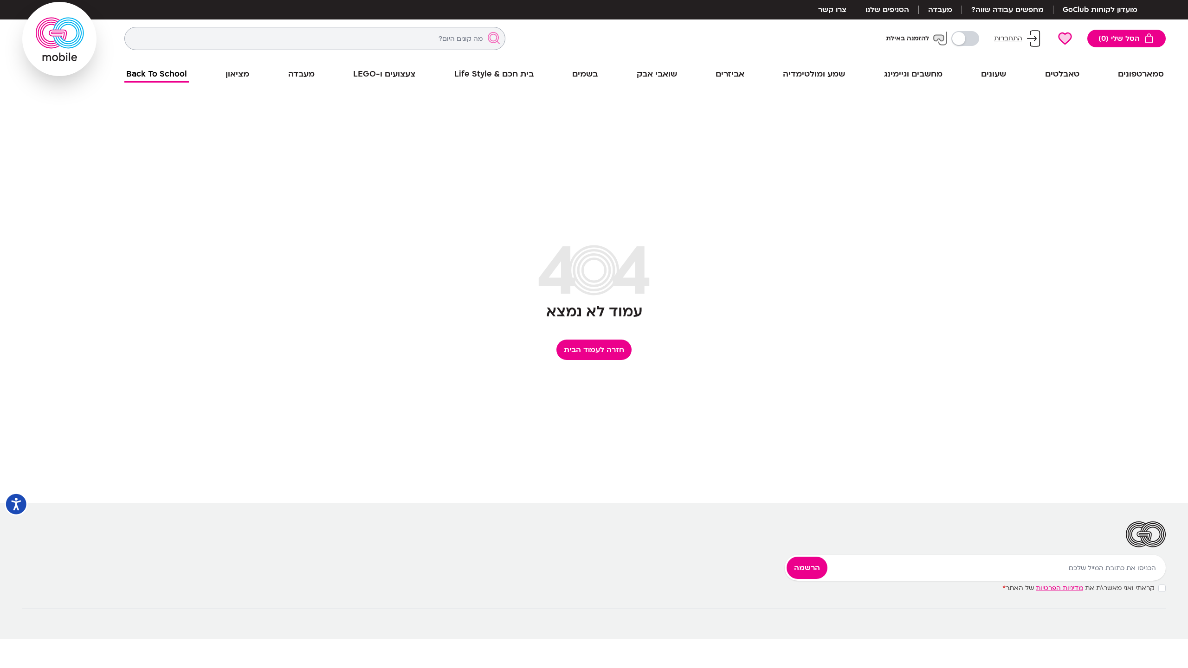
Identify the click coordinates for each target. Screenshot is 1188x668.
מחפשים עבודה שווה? (1007, 10)
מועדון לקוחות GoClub (1100, 10)
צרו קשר (832, 10)
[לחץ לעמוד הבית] (59, 39)
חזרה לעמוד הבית (594, 350)
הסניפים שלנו (887, 10)
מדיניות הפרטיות (1059, 588)
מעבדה (940, 10)
